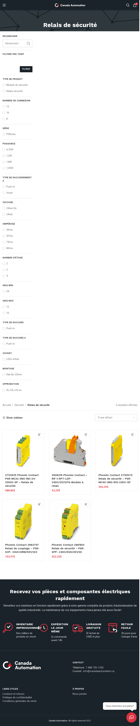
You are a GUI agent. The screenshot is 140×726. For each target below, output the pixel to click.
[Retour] (70, 17)
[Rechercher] (127, 5)
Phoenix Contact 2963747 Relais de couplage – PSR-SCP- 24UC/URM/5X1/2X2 (22, 548)
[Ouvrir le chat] (131, 717)
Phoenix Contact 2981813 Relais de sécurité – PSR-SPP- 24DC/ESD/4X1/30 (68, 548)
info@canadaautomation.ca (98, 671)
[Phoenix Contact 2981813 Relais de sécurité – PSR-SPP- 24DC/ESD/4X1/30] (70, 520)
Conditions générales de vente (20, 701)
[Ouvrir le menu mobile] (4, 5)
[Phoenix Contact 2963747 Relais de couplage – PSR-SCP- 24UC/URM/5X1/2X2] (23, 520)
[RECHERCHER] (28, 43)
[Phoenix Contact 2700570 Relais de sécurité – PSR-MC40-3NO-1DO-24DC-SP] (116, 450)
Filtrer (26, 69)
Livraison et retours (13, 693)
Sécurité (19, 405)
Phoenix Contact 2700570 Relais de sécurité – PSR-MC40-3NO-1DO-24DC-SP (115, 479)
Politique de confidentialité (17, 697)
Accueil (7, 405)
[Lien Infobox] (35, 666)
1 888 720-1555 (94, 667)
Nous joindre (80, 693)
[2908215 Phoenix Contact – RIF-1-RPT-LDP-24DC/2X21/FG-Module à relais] (70, 450)
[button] (39, 435)
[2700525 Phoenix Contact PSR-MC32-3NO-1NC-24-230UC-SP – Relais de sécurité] (23, 450)
